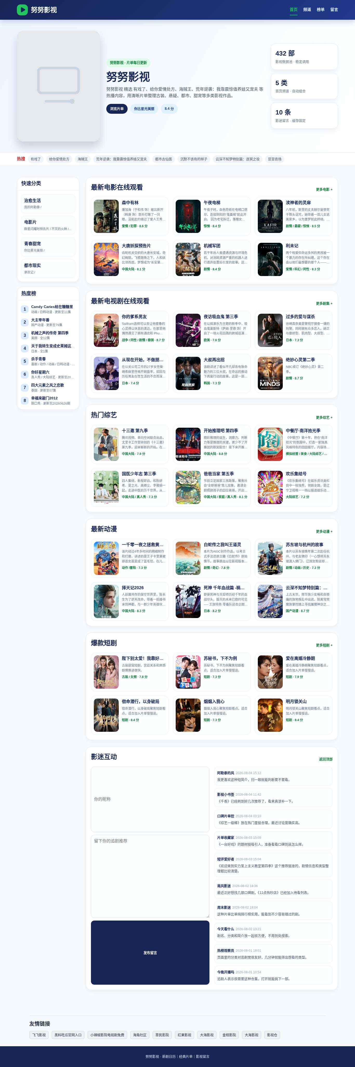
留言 (334, 9)
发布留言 (150, 953)
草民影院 (162, 1035)
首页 (294, 9)
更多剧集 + (324, 303)
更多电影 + (324, 189)
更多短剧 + (324, 645)
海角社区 (140, 1035)
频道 (307, 9)
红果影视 (184, 1035)
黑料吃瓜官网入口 (68, 1035)
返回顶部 (326, 759)
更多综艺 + (324, 417)
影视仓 (272, 1035)
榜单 (321, 9)
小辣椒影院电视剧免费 (107, 1035)
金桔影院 (229, 1035)
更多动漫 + (324, 531)
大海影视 (207, 1035)
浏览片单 (117, 109)
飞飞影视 (39, 1035)
